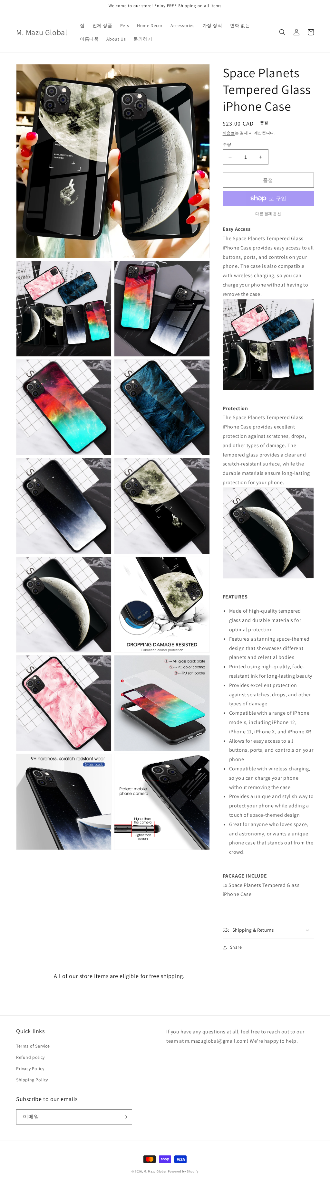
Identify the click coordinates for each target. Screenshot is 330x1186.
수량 (227, 144)
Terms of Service (33, 1046)
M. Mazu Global (155, 1171)
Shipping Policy (32, 1080)
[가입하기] (125, 1117)
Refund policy (30, 1057)
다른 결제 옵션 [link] (268, 213)
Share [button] (236, 947)
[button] (282, 32)
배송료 (229, 132)
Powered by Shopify (183, 1171)
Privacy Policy (30, 1068)
